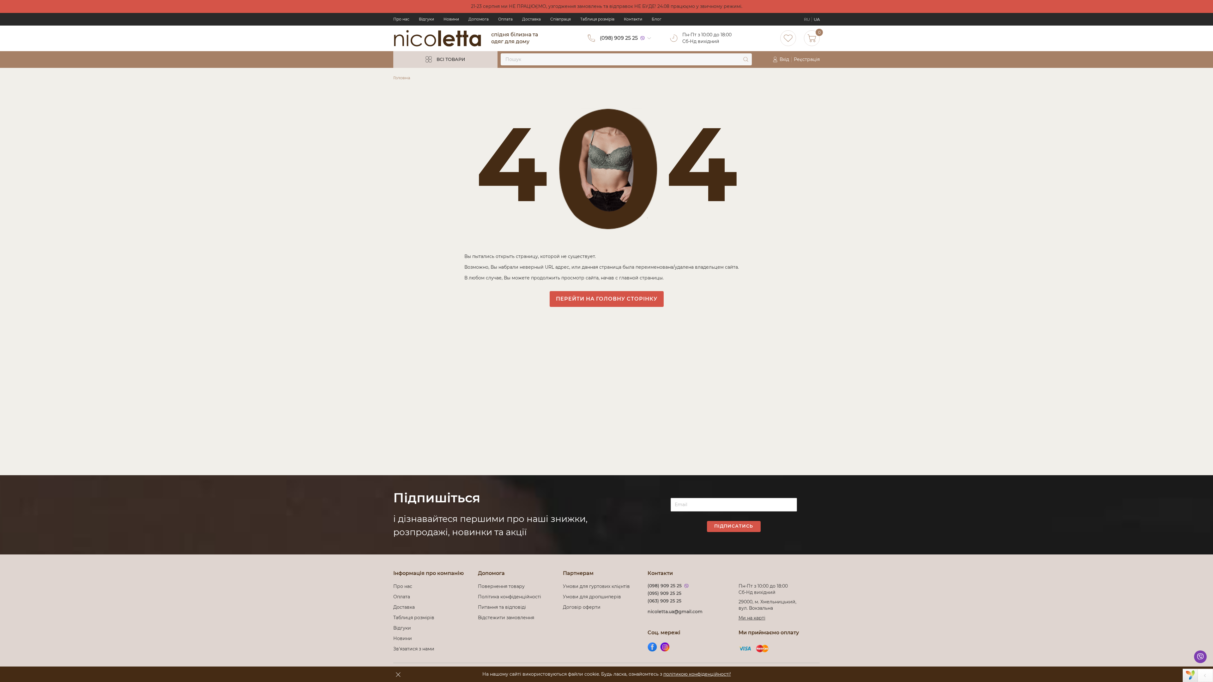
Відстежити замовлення (506, 617)
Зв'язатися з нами (413, 649)
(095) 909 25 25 (664, 593)
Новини (451, 19)
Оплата (505, 19)
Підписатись (733, 526)
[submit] (746, 59)
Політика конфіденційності (511, 597)
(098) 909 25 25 (619, 38)
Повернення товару (501, 586)
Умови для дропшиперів (592, 597)
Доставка (531, 19)
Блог (656, 19)
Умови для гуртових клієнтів (596, 586)
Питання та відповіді (502, 607)
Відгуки (426, 19)
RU (807, 19)
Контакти (633, 19)
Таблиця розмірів (597, 19)
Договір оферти (581, 607)
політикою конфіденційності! (697, 674)
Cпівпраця (560, 19)
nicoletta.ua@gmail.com (675, 611)
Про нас (401, 19)
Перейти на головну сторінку (606, 299)
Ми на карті (752, 618)
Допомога (478, 19)
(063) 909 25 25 (664, 601)
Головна (401, 77)
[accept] (398, 674)
